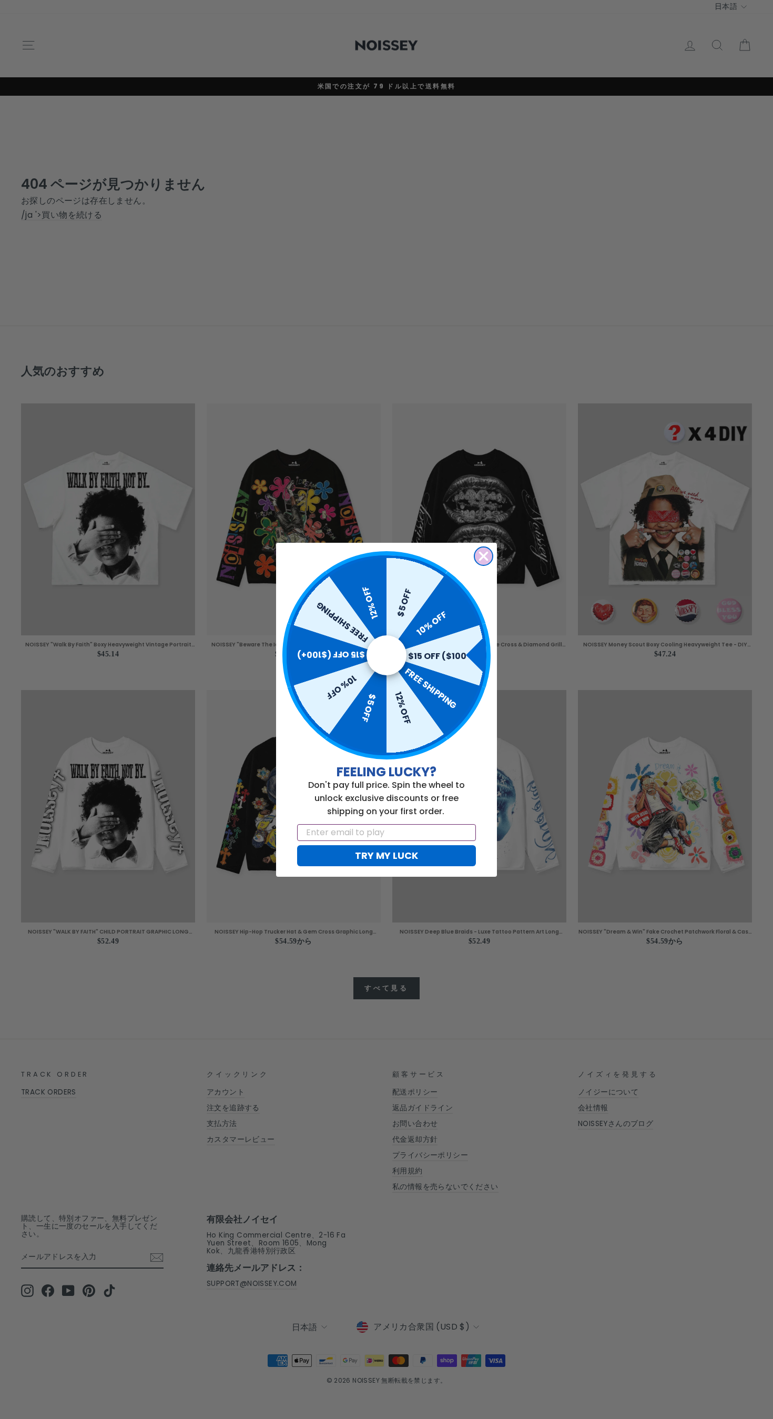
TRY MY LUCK (386, 855)
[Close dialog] (483, 556)
